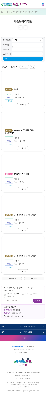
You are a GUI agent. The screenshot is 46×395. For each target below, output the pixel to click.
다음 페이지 (33, 278)
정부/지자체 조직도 (21, 352)
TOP (24, 338)
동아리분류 (7, 40)
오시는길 (31, 350)
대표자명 (6, 49)
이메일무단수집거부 (18, 350)
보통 (26, 294)
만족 (18, 294)
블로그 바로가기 (23, 359)
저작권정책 (30, 347)
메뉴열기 (43, 4)
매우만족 (9, 294)
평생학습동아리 (21, 12)
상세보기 (23, 105)
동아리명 (6, 45)
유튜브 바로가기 (28, 359)
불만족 (35, 294)
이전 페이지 (12, 278)
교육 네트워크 (9, 12)
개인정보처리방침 (17, 347)
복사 (25, 27)
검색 (24, 58)
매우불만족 (10, 296)
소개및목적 (7, 54)
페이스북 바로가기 (18, 359)
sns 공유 (20, 27)
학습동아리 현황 (33, 12)
